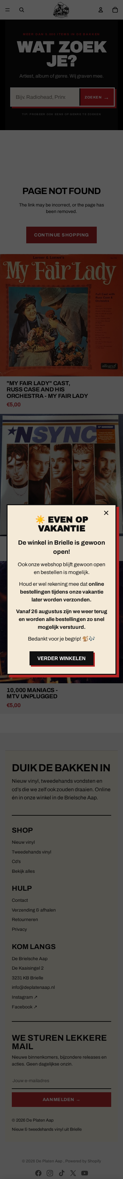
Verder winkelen (61, 658)
